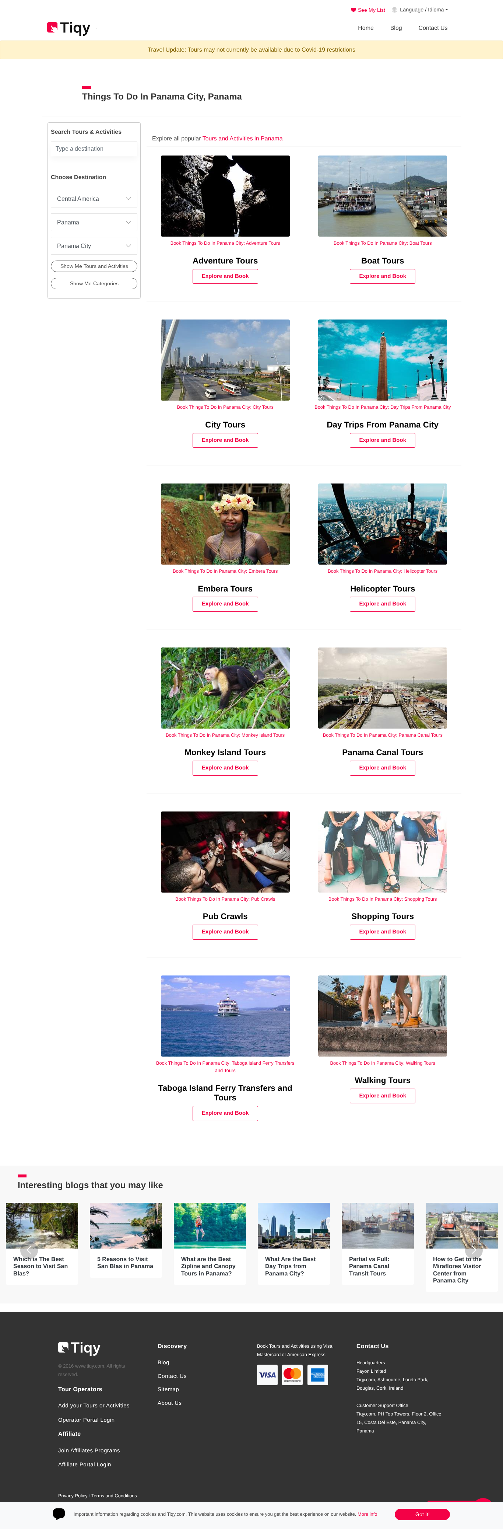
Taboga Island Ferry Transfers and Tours (225, 1093)
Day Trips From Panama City (383, 424)
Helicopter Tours (382, 588)
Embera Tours (225, 588)
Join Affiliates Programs (89, 1451)
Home (366, 28)
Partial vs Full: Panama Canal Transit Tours (369, 1266)
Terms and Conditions (114, 1495)
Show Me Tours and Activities (94, 266)
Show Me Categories (94, 283)
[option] (42, 1244)
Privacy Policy (73, 1495)
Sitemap (168, 1389)
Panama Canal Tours (382, 752)
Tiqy (68, 29)
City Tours (225, 424)
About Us (170, 1403)
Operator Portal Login (86, 1420)
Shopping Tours (382, 916)
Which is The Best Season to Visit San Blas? (40, 1266)
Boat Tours (382, 260)
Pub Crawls (225, 916)
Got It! (422, 1514)
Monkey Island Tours (225, 752)
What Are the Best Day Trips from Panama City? (290, 1266)
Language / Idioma (422, 10)
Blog (396, 28)
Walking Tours (383, 1080)
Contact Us (432, 28)
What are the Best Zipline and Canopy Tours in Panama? (208, 1266)
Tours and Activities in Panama (243, 139)
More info (367, 1514)
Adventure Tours (225, 260)
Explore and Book (225, 276)
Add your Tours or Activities (94, 1406)
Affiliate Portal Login (84, 1465)
